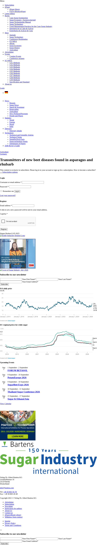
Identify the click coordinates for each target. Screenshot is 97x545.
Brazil (11, 124)
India (11, 126)
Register (4, 229)
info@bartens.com (7, 488)
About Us (8, 511)
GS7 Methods (14, 76)
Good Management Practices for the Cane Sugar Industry (30, 26)
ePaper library (14, 9)
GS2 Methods (14, 65)
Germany (3, 154)
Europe (12, 122)
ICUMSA (13, 41)
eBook (11, 43)
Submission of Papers (17, 144)
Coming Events (15, 56)
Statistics (8, 118)
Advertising (9, 52)
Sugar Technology (16, 24)
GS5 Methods (14, 71)
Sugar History (14, 48)
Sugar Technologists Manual (20, 22)
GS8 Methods (14, 78)
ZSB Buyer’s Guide (12, 146)
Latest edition (10, 14)
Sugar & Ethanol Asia (18, 399)
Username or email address (11, 182)
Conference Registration (18, 39)
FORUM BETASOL (18, 370)
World (11, 120)
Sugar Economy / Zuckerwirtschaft (22, 20)
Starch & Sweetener (16, 107)
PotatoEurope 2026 (17, 377)
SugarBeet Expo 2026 (18, 384)
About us (8, 84)
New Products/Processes (18, 114)
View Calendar (5, 404)
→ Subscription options (9, 172)
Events (7, 54)
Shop (7, 33)
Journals (12, 35)
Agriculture (13, 50)
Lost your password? (8, 195)
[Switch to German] (6, 93)
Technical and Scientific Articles (21, 135)
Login (2, 88)
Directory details (15, 131)
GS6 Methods (14, 73)
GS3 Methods (14, 67)
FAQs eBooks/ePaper (17, 11)
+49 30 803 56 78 (10, 492)
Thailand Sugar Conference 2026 (24, 392)
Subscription (9, 5)
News (7, 101)
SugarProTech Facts (16, 139)
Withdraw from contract (13, 517)
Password (4, 187)
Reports (12, 103)
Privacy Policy (10, 523)
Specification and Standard (19, 82)
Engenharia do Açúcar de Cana (21, 31)
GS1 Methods (14, 63)
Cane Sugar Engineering (18, 18)
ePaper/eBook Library (13, 515)
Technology (9, 133)
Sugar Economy (15, 46)
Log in (17, 191)
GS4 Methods (14, 69)
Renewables (14, 109)
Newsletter (9, 506)
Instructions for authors (13, 508)
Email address (6, 206)
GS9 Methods (14, 80)
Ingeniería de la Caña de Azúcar (21, 29)
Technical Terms (15, 137)
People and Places (16, 116)
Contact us (9, 513)
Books (7, 16)
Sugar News (14, 105)
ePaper (7, 7)
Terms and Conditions (13, 525)
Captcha (4, 214)
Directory (8, 129)
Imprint (7, 521)
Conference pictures (16, 58)
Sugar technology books (18, 141)
